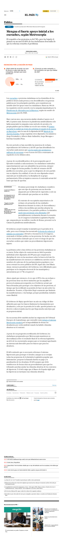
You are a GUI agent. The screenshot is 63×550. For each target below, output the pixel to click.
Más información (10, 400)
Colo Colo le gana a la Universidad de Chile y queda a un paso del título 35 (27, 470)
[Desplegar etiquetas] (55, 393)
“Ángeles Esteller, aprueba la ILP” (9, 204)
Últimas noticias (8, 456)
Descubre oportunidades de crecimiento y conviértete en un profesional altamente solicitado (51, 510)
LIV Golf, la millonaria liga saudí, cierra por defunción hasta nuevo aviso (26, 459)
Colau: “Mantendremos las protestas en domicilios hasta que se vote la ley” (10, 211)
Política (8, 22)
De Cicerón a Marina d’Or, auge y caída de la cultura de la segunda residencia (23, 491)
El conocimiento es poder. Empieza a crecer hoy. (16, 531)
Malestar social (30, 392)
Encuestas (9, 392)
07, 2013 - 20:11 (33, 53)
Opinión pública (44, 392)
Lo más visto (7, 476)
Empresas (36, 392)
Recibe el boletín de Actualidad (16, 381)
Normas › (54, 385)
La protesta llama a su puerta (9, 190)
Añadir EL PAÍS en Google (53, 57)
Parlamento (22, 392)
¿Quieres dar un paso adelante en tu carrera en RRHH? (51, 525)
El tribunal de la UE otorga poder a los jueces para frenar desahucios (9, 197)
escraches (13, 98)
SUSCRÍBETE (45, 11)
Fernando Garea (31, 51)
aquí (38, 400)
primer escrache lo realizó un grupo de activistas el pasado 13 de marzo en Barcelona (31, 129)
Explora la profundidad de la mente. (50, 517)
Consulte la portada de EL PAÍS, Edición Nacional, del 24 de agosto (29, 26)
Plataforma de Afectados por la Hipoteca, (23, 110)
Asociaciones (16, 392)
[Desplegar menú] (5, 15)
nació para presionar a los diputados (32, 213)
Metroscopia (11, 113)
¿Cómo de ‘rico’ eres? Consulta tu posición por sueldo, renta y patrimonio (22, 480)
